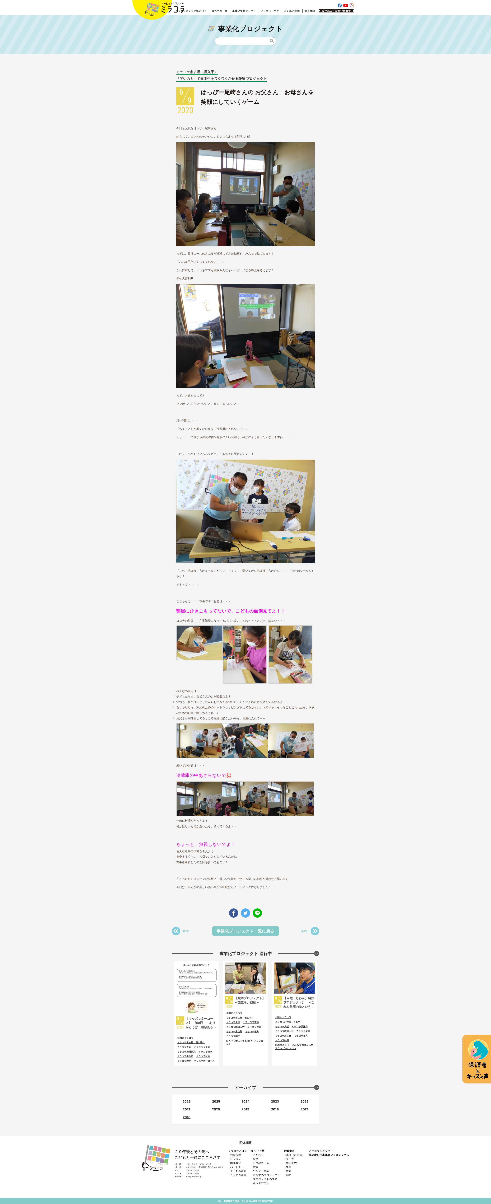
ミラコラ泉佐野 (185, 1056)
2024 (245, 1101)
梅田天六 (291, 1162)
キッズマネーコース (204, 1060)
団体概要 (235, 1162)
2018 (275, 1109)
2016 (186, 1117)
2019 (245, 1109)
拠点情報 (310, 10)
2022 (304, 1101)
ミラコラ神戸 (184, 1060)
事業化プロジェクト (244, 10)
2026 (187, 1101)
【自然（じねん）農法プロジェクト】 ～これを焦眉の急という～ (298, 1002)
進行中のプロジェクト (266, 1175)
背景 (255, 1167)
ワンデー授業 (261, 1171)
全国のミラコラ (185, 1037)
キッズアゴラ (261, 1183)
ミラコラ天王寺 (202, 1047)
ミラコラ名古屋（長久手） (197, 72)
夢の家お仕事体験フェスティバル (329, 1154)
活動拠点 (289, 1150)
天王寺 (290, 1158)
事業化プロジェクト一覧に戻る (245, 931)
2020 (216, 1109)
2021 (186, 1109)
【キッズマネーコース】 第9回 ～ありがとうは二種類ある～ (201, 1023)
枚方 (288, 1171)
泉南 (288, 1167)
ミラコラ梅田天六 (186, 1051)
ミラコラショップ (319, 1150)
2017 (304, 1109)
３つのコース (219, 10)
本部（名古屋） (295, 1154)
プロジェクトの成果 (265, 1179)
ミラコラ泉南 (205, 1051)
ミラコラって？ (270, 10)
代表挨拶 (235, 1154)
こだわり (258, 1154)
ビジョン (235, 1158)
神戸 (288, 1175)
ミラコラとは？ (237, 1150)
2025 (216, 1101)
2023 (275, 1101)
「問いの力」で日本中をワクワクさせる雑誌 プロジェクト (221, 79)
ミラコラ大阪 (184, 1047)
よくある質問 (292, 10)
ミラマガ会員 (238, 1175)
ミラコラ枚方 (203, 1056)
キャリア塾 (257, 1150)
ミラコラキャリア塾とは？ (191, 10)
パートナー (237, 1167)
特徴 (255, 1158)
